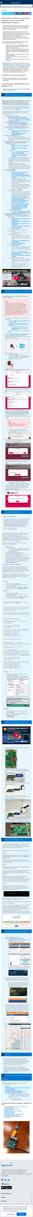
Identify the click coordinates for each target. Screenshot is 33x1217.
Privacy (11, 64)
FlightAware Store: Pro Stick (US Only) (20, 152)
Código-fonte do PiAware (9, 1112)
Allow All (21, 1214)
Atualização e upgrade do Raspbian (11, 1115)
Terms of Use (25, 64)
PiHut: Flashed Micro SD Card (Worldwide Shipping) (18, 134)
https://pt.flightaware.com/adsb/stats (14, 938)
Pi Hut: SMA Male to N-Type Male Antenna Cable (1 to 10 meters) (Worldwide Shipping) (19, 207)
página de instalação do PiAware (16, 89)
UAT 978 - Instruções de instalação (13, 1092)
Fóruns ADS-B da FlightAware (21, 1106)
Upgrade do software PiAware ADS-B (12, 1108)
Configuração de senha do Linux (13, 1090)
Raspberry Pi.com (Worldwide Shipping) (18, 117)
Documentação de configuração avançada (13, 1116)
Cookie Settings (10, 1214)
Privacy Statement (13, 1211)
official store (18, 109)
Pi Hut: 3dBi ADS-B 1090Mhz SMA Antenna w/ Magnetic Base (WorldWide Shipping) (21, 176)
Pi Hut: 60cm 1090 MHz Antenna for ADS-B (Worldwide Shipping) (20, 201)
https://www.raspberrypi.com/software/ (19, 334)
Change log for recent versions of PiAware (13, 1110)
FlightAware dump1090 (9, 1113)
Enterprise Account (13, 59)
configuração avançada (11, 562)
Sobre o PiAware (7, 1117)
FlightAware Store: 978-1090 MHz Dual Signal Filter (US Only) (21, 253)
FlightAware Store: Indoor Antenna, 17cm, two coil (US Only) (20, 173)
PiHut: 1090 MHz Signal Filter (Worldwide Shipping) (18, 243)
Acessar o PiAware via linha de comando (15, 1091)
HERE (10, 331)
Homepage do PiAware (9, 1107)
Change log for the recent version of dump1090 (14, 1114)
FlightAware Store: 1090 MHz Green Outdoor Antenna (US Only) (20, 198)
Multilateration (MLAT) (9, 1109)
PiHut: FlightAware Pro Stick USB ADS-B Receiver (20, 155)
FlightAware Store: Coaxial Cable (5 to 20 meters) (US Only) (20, 204)
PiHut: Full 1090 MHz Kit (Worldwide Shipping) (21, 226)
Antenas (7, 1086)
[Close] (30, 1206)
